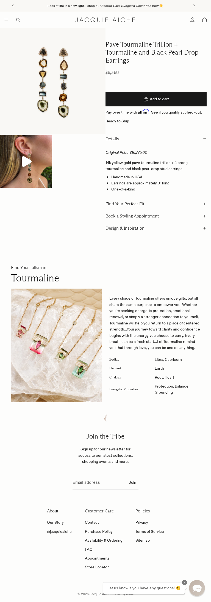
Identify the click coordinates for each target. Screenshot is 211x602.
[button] (197, 588)
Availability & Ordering (104, 540)
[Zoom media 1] (53, 81)
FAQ (89, 549)
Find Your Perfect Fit (125, 203)
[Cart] (204, 20)
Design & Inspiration (125, 228)
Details (112, 138)
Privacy (141, 522)
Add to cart (159, 98)
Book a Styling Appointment (132, 216)
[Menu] (6, 20)
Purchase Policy (99, 531)
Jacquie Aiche (100, 594)
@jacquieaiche (59, 531)
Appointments (97, 558)
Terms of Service (149, 531)
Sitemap (142, 540)
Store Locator (97, 567)
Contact (92, 522)
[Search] (18, 20)
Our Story (55, 522)
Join (132, 482)
